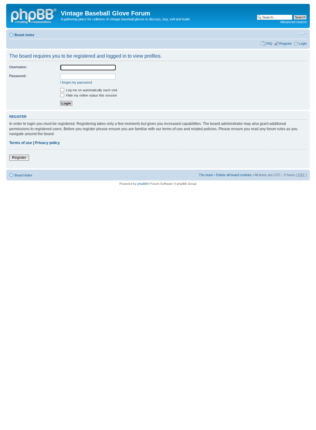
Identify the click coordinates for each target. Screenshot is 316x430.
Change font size (302, 33)
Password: (18, 76)
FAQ (269, 43)
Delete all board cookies (234, 175)
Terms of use (20, 143)
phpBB (142, 183)
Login (303, 43)
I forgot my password (76, 82)
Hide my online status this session (91, 95)
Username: (18, 67)
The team (206, 175)
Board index (24, 35)
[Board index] (34, 15)
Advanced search (293, 22)
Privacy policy (47, 143)
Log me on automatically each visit (91, 90)
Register (285, 43)
